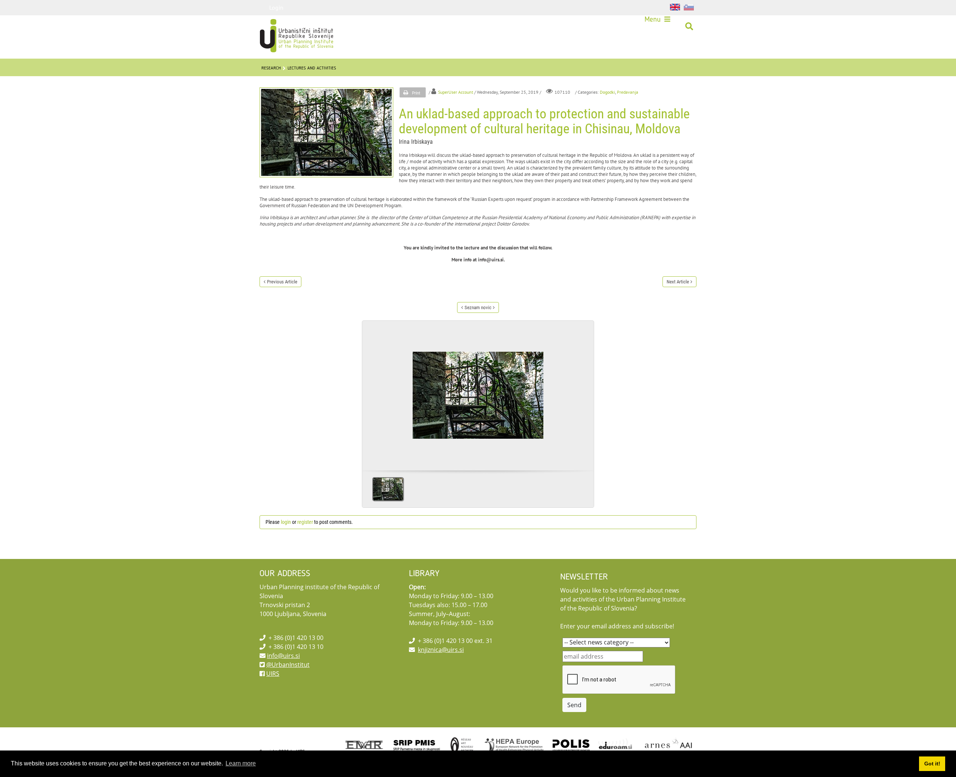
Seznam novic (478, 307)
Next (585, 392)
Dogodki (607, 92)
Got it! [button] (932, 764)
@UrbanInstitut (288, 665)
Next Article (678, 282)
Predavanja (627, 92)
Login (276, 7)
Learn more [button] (241, 763)
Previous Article (282, 282)
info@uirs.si (283, 656)
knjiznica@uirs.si (441, 650)
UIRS (272, 673)
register (305, 522)
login (286, 522)
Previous (370, 392)
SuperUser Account (455, 92)
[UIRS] (281, 26)
